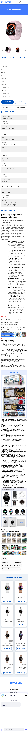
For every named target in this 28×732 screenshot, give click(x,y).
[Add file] (2, 729)
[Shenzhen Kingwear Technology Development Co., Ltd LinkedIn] (11, 693)
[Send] (26, 729)
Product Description (20, 107)
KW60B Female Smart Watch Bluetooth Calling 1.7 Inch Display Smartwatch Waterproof (7, 668)
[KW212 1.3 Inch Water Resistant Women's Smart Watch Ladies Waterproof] (20, 611)
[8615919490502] (19, 693)
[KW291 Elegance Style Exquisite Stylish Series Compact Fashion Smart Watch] (14, 30)
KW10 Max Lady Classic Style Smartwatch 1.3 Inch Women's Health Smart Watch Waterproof (21, 597)
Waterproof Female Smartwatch (11, 562)
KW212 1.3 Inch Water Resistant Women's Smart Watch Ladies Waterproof (21, 620)
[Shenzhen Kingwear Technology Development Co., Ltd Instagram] (8, 693)
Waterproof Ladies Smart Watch (11, 565)
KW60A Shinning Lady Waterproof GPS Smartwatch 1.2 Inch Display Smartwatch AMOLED (20, 668)
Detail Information (7, 107)
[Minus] (26, 695)
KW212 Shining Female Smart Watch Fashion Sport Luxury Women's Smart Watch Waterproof (7, 620)
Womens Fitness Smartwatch (11, 569)
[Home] (14, 685)
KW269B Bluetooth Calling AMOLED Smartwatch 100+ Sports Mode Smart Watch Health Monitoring (21, 644)
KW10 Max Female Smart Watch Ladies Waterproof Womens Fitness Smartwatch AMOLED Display (7, 597)
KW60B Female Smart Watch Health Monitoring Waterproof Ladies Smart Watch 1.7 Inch (7, 644)
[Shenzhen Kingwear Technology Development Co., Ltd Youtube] (15, 693)
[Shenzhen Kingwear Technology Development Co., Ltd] (6, 2)
